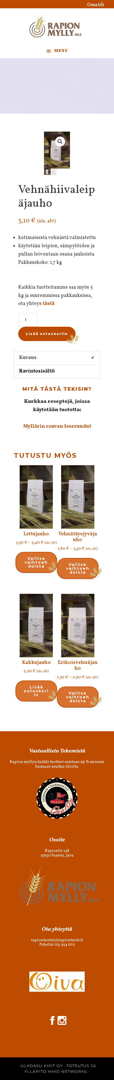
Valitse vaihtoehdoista (36, 562)
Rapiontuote (57, 26)
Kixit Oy (53, 1065)
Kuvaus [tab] (28, 357)
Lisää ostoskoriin (47, 334)
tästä (49, 303)
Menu (61, 51)
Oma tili (95, 5)
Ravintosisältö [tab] (37, 371)
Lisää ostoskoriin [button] (36, 691)
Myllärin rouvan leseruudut (57, 426)
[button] (60, 142)
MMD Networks (67, 1071)
